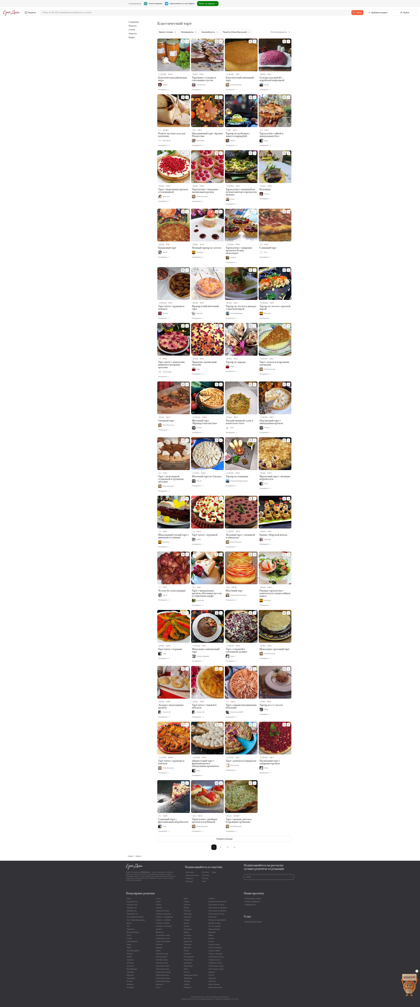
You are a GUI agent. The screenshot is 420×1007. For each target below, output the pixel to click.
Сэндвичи (131, 978)
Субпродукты (132, 941)
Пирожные (188, 960)
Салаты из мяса (162, 911)
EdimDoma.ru (145, 872)
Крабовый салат (163, 938)
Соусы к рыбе (214, 950)
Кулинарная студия (252, 898)
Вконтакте (190, 872)
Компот (211, 938)
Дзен (214, 872)
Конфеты (187, 954)
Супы (129, 898)
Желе (186, 969)
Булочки (187, 938)
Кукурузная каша (163, 972)
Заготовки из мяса (216, 904)
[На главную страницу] (11, 12)
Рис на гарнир (214, 926)
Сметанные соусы (215, 966)
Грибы (129, 957)
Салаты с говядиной (164, 917)
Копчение (212, 917)
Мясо (129, 935)
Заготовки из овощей (217, 908)
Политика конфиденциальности (203, 999)
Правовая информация (223, 999)
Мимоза (159, 944)
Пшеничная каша (163, 981)
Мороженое (189, 957)
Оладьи (187, 920)
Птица (129, 938)
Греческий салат (163, 935)
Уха (128, 926)
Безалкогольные (215, 987)
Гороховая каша (163, 978)
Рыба (129, 947)
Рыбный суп (132, 911)
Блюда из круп (214, 923)
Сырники (187, 917)
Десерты (187, 947)
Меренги (187, 987)
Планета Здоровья (155, 3)
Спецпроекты (250, 904)
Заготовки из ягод (216, 914)
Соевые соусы (214, 960)
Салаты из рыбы (162, 923)
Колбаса (130, 963)
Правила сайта (186, 999)
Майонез (212, 978)
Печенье (187, 911)
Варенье (211, 932)
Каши (158, 950)
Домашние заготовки (217, 901)
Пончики (187, 935)
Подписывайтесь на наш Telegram (182, 3)
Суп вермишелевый (135, 917)
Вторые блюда (133, 932)
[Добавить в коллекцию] (187, 41)
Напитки (212, 981)
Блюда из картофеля (217, 920)
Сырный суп (132, 908)
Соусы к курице (215, 947)
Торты (186, 950)
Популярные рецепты (140, 893)
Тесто (158, 987)
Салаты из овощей (164, 926)
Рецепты (132, 26)
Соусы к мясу (214, 944)
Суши (158, 901)
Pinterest (189, 881)
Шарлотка (188, 941)
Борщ (129, 923)
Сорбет (211, 898)
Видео (132, 37)
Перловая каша (162, 975)
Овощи (130, 954)
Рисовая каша (162, 960)
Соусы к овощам (215, 954)
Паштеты (130, 972)
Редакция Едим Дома (253, 922)
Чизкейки (188, 963)
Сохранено (134, 22)
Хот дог (130, 981)
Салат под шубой (163, 941)
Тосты (158, 898)
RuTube (205, 878)
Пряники (187, 944)
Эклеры (187, 981)
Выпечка (159, 984)
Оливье (159, 929)
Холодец (130, 987)
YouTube (205, 872)
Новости (133, 33)
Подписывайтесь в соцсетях (203, 867)
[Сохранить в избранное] (183, 41)
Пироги (187, 904)
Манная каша (161, 957)
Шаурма (130, 984)
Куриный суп (132, 901)
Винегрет (160, 932)
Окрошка (130, 929)
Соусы (211, 941)
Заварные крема (191, 975)
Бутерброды (132, 969)
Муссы (186, 972)
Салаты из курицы (163, 914)
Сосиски (130, 966)
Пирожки (188, 914)
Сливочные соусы (216, 957)
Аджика (211, 972)
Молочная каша (162, 969)
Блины (186, 908)
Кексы (186, 923)
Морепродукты (133, 950)
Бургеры (130, 975)
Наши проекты (254, 893)
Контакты (235, 999)
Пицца (186, 901)
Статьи (132, 29)
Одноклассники (192, 875)
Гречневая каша (162, 966)
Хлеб (186, 898)
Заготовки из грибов (217, 911)
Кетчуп (211, 975)
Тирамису (188, 978)
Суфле (186, 984)
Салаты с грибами (163, 920)
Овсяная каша (162, 963)
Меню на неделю (207, 3)
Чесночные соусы (215, 969)
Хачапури (188, 929)
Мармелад (188, 966)
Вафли (186, 932)
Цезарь (159, 947)
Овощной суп (132, 914)
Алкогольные (214, 984)
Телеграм (189, 878)
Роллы (158, 904)
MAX (204, 881)
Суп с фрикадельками (136, 920)
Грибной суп (132, 904)
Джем (210, 935)
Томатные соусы (215, 963)
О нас (247, 916)
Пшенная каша (162, 954)
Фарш (129, 944)
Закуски (130, 960)
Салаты (159, 908)
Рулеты (187, 926)
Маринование (214, 929)
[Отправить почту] (291, 877)
